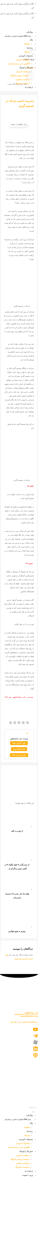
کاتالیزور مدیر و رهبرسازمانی (19, 64)
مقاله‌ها (27, 44)
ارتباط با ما (29, 87)
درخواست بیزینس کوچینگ (20, 75)
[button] (19, 749)
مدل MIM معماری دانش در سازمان (18, 36)
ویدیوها (27, 52)
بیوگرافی (29, 32)
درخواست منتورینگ (22, 83)
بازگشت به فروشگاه (26, 90)
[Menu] (33, 44)
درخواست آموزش (23, 71)
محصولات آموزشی (23, 60)
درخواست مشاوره (23, 79)
